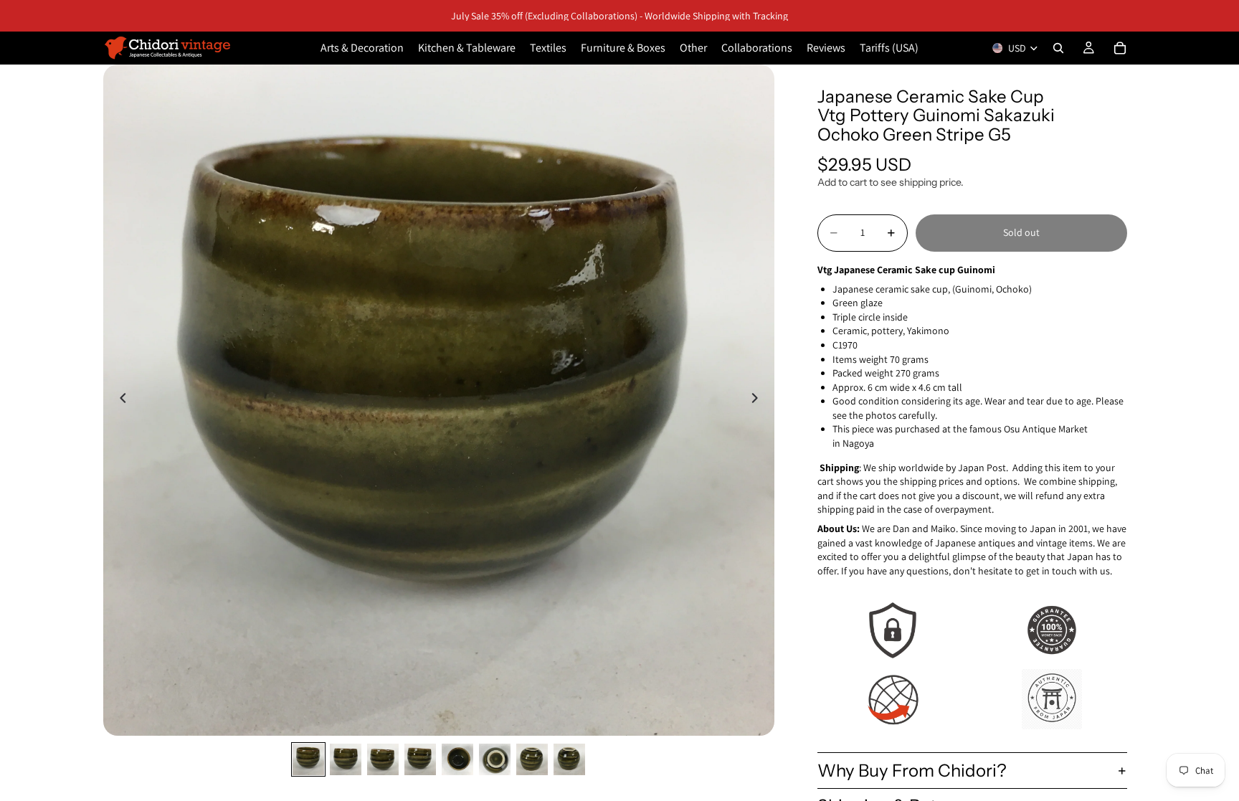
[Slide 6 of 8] (495, 759)
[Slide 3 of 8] (383, 759)
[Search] (1058, 48)
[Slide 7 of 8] (532, 759)
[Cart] (1120, 48)
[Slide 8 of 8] (569, 759)
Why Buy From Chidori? (912, 770)
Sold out (1021, 232)
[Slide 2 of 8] (345, 759)
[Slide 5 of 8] (457, 759)
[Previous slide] (119, 400)
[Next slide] (758, 400)
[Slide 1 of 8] (308, 759)
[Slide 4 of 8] (420, 759)
